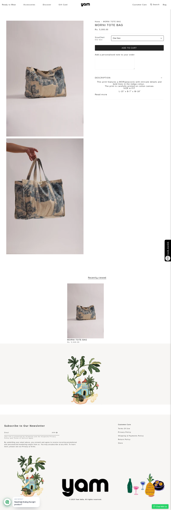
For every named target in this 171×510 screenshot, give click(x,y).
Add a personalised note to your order (115, 55)
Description (103, 78)
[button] (9, 5)
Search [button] (156, 5)
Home (97, 22)
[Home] (85, 496)
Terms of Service (21, 438)
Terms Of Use (124, 428)
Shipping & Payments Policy (131, 436)
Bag (164, 5)
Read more (101, 94)
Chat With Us (161, 506)
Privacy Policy (124, 432)
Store (120, 443)
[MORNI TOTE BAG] (85, 310)
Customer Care (140, 5)
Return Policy (124, 439)
